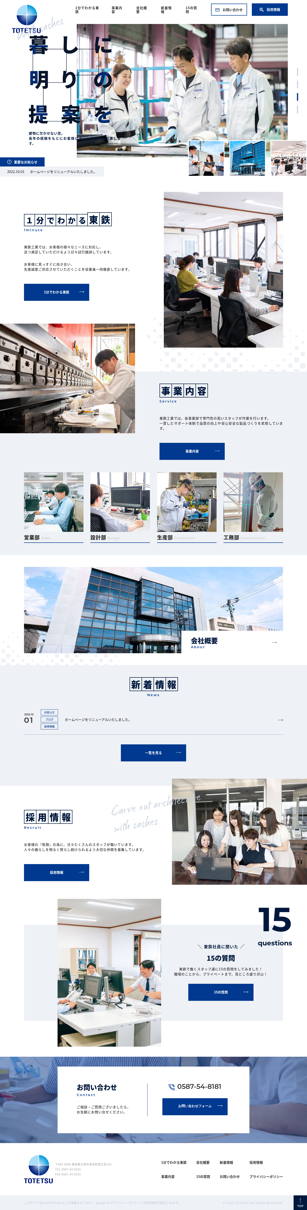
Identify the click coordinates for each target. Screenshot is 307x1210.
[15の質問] (221, 999)
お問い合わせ (232, 9)
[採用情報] (56, 879)
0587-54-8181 (199, 1087)
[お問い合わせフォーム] (195, 1114)
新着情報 (166, 9)
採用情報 (273, 9)
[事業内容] (192, 458)
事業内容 (117, 9)
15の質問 (191, 9)
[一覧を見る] (153, 760)
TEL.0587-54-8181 (68, 1169)
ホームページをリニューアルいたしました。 (63, 171)
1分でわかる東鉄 (87, 9)
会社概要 (141, 9)
